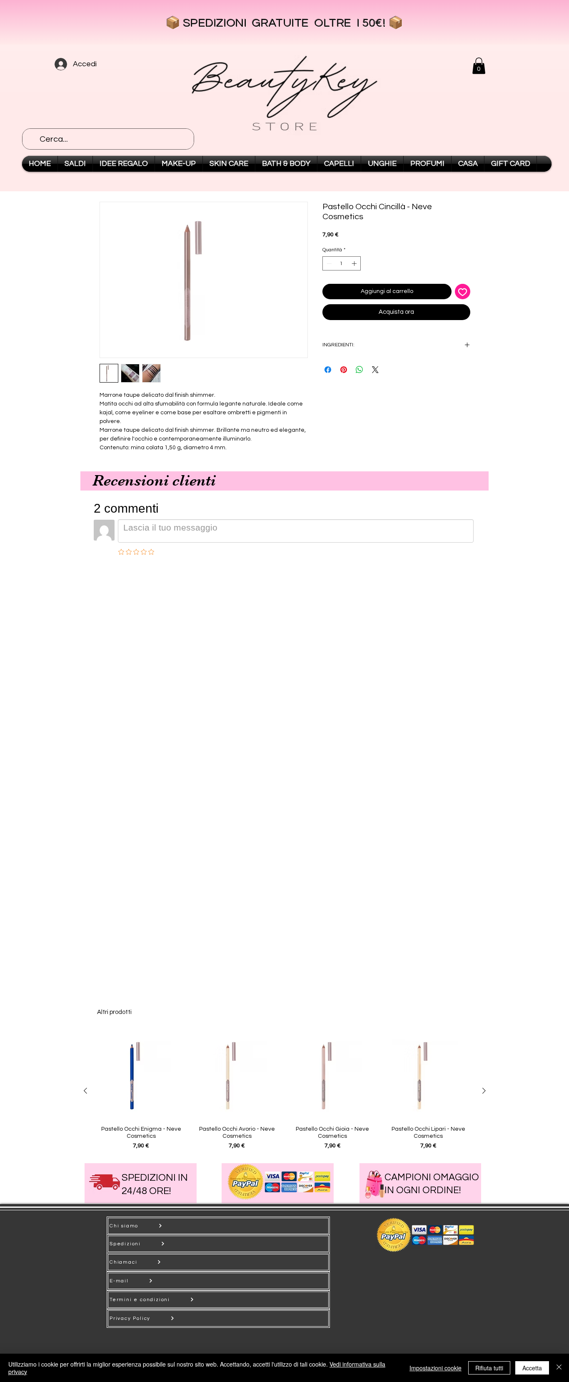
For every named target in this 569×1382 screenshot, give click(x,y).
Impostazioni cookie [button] (435, 1368)
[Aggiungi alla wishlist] (462, 291)
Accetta (532, 1368)
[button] (479, 66)
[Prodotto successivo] (484, 1091)
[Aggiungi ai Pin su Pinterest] (344, 370)
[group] (284, 1091)
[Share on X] (375, 370)
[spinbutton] (341, 263)
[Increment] (354, 263)
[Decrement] (328, 263)
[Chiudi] (559, 1367)
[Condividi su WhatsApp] (359, 370)
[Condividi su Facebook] (328, 370)
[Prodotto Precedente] (85, 1091)
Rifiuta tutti (489, 1368)
